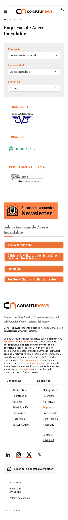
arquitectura (11, 341)
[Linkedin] (8, 455)
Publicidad (48, 440)
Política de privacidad (15, 490)
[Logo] (34, 11)
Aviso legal (15, 482)
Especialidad (16, 65)
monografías (37, 363)
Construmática (28, 360)
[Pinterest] (39, 455)
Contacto (48, 434)
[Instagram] (18, 455)
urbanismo (27, 341)
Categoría (14, 49)
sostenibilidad (25, 369)
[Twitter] (29, 455)
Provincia (14, 81)
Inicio (6, 19)
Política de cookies (19, 498)
